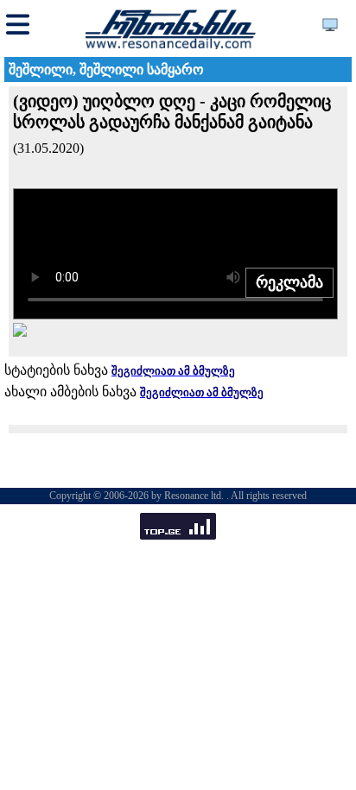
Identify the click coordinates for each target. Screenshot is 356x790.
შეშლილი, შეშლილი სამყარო (106, 69)
